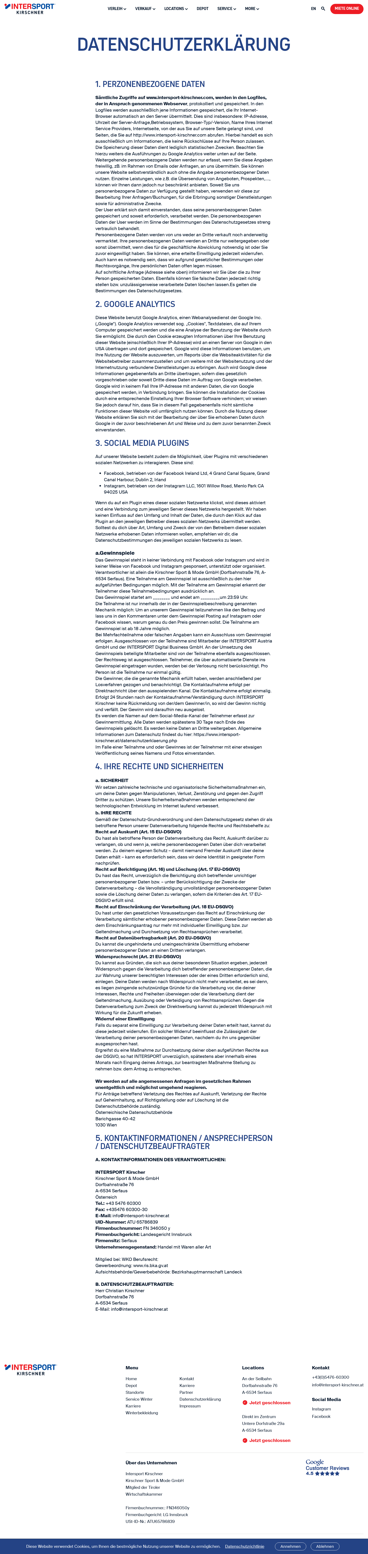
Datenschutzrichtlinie (244, 1546)
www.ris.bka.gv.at (150, 1265)
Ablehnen (325, 1546)
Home (131, 1378)
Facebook (321, 1417)
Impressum (190, 1406)
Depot (202, 8)
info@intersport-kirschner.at (338, 1385)
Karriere (133, 1406)
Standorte (135, 1392)
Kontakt (187, 1378)
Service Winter (139, 1399)
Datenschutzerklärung (200, 1399)
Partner (186, 1392)
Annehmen (290, 1546)
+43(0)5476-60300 (330, 1377)
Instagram (321, 1409)
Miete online (347, 8)
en (313, 8)
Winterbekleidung (142, 1413)
